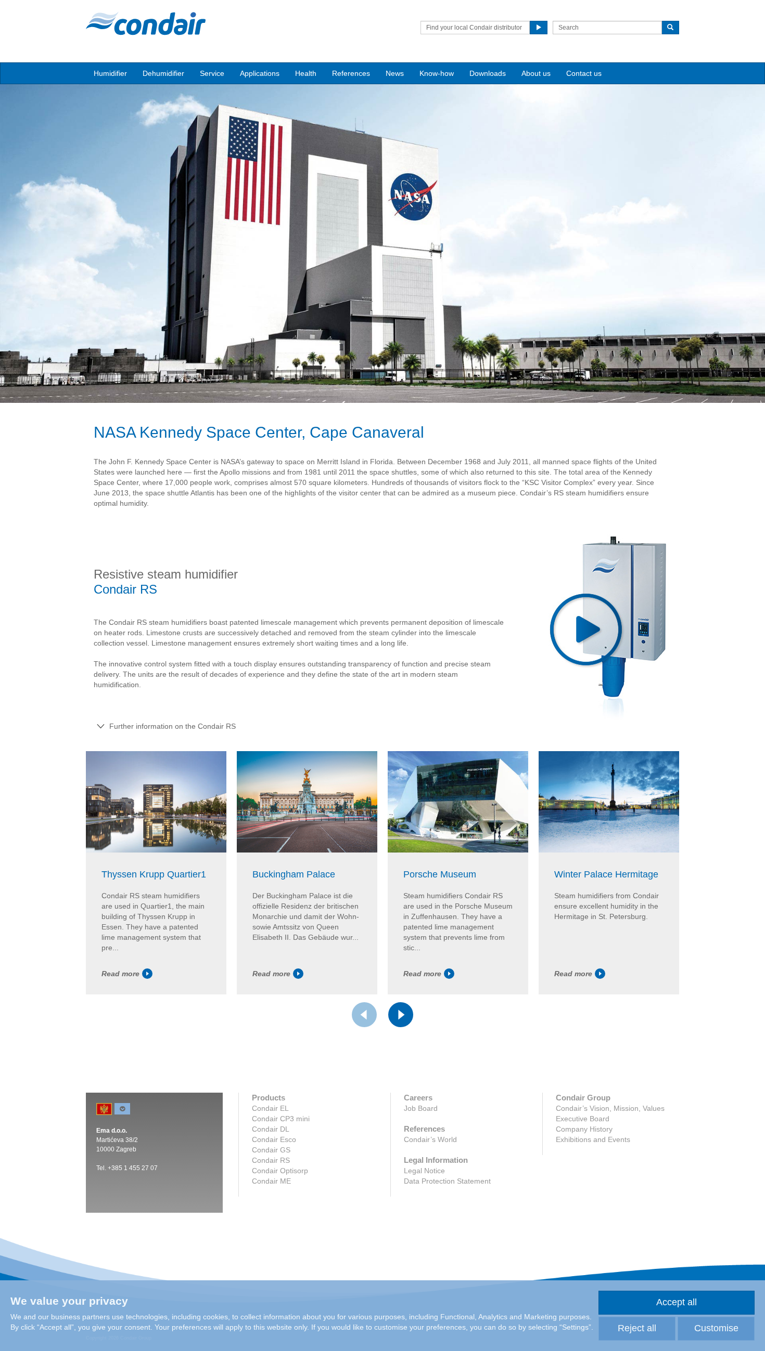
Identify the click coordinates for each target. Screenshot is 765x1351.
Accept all (676, 1302)
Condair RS (271, 1160)
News (395, 73)
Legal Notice (424, 1170)
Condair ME (271, 1181)
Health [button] (305, 73)
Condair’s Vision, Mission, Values (610, 1108)
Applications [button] (259, 73)
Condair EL (270, 1108)
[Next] (400, 1014)
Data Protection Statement (447, 1181)
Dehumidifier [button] (163, 73)
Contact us (584, 73)
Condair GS (271, 1150)
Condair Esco (274, 1139)
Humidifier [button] (110, 73)
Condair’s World (430, 1139)
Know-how (436, 73)
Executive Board (582, 1118)
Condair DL (270, 1129)
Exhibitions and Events (593, 1139)
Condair (146, 23)
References (351, 73)
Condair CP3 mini (281, 1118)
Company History (584, 1129)
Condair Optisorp (280, 1170)
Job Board (421, 1108)
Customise (716, 1328)
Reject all (637, 1328)
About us (536, 73)
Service (212, 73)
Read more (120, 973)
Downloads (487, 73)
